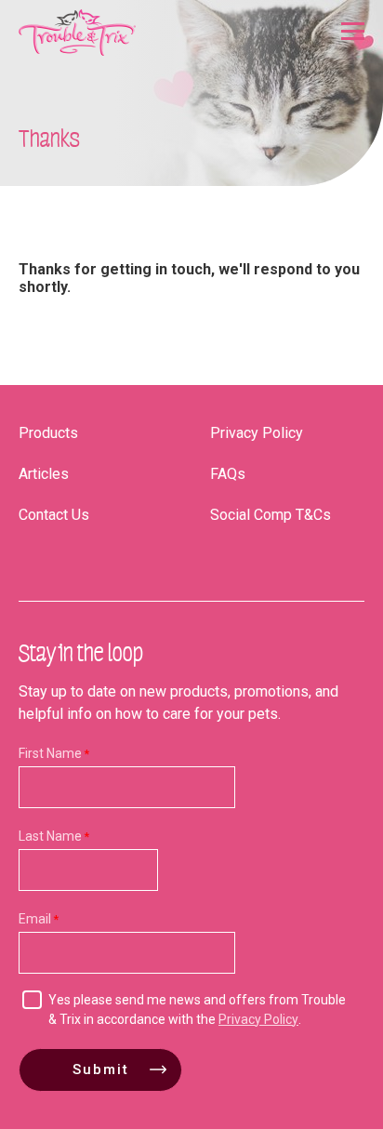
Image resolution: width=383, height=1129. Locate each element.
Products (48, 433)
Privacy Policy (256, 433)
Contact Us (54, 515)
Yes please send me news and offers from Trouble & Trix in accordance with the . (197, 1009)
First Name (50, 753)
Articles (44, 474)
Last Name (50, 836)
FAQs (227, 474)
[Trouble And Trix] (77, 32)
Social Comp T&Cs (270, 515)
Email (35, 918)
